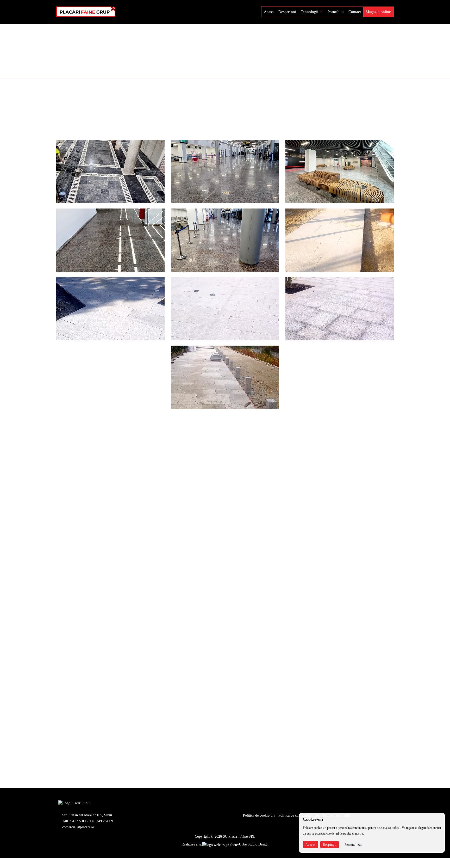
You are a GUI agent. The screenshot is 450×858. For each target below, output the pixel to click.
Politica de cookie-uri (259, 815)
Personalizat (353, 845)
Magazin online (378, 12)
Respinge (329, 845)
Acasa (269, 12)
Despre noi (287, 12)
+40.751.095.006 (75, 821)
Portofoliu (336, 12)
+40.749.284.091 (102, 821)
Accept (310, 845)
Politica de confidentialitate (298, 815)
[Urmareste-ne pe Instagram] (105, 803)
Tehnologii (309, 12)
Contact (354, 12)
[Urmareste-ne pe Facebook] (96, 803)
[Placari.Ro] (74, 803)
